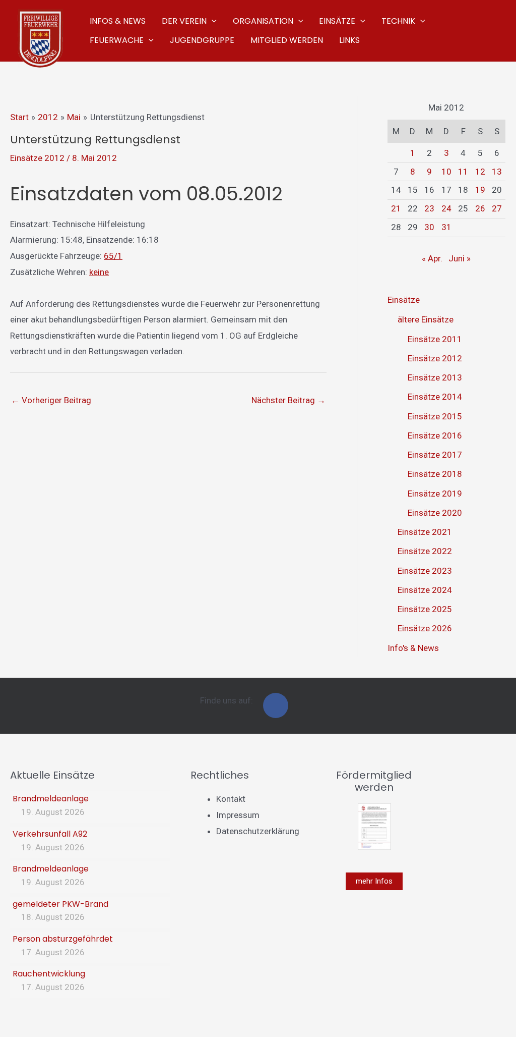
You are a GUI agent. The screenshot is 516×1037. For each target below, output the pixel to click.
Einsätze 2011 (435, 339)
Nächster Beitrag (288, 400)
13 (497, 172)
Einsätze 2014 (435, 397)
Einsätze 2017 (435, 455)
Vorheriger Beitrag (51, 400)
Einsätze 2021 (425, 532)
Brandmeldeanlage (51, 798)
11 (463, 172)
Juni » (459, 258)
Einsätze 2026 (425, 628)
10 (446, 172)
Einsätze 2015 (435, 416)
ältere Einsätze (426, 319)
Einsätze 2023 (425, 571)
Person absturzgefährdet (63, 939)
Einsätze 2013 (435, 377)
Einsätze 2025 (425, 609)
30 (429, 227)
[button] (212, 21)
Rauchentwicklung (49, 973)
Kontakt (230, 799)
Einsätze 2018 (435, 474)
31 (446, 227)
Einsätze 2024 (425, 590)
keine (99, 272)
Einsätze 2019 (435, 493)
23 (429, 208)
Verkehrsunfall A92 (50, 834)
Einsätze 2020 (435, 513)
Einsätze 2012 (37, 158)
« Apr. (432, 258)
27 (497, 208)
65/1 (113, 256)
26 (480, 208)
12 (480, 172)
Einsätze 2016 (435, 435)
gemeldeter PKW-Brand (60, 904)
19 (480, 190)
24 (446, 208)
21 (396, 208)
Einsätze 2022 (425, 551)
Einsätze (404, 300)
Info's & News (413, 648)
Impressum (238, 815)
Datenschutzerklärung (257, 831)
